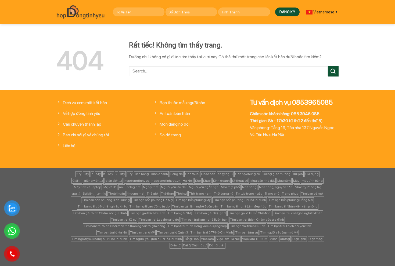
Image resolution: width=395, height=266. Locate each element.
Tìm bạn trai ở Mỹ (142, 232)
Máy (296, 181)
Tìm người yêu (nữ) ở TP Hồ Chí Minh (156, 239)
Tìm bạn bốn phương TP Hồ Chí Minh (239, 200)
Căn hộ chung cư (247, 174)
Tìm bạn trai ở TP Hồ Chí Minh (212, 232)
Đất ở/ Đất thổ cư (195, 245)
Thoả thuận (116, 193)
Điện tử (175, 245)
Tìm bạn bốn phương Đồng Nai (290, 200)
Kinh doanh (221, 181)
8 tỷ (122, 174)
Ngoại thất (151, 187)
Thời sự (181, 193)
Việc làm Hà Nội (228, 239)
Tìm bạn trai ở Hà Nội (112, 232)
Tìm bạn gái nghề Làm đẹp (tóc (243, 206)
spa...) (75, 193)
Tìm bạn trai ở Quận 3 (172, 232)
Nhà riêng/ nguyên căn (275, 187)
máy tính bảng (312, 181)
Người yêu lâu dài (173, 187)
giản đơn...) (113, 181)
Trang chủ (272, 193)
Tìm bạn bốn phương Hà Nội (152, 200)
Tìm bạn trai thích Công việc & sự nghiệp (197, 226)
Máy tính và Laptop (87, 187)
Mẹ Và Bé (110, 187)
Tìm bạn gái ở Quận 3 (210, 213)
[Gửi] (333, 71)
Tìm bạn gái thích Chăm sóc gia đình (100, 213)
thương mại (135, 193)
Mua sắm (284, 181)
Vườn (274, 239)
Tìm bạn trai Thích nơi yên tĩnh (289, 226)
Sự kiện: (88, 193)
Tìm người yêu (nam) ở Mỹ (279, 232)
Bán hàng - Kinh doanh (151, 174)
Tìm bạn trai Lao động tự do (159, 219)
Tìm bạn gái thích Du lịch (147, 213)
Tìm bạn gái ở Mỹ (180, 213)
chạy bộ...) (225, 174)
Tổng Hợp (191, 239)
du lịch (298, 174)
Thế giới (153, 193)
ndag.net (134, 187)
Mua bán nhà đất (262, 181)
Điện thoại (315, 239)
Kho (198, 181)
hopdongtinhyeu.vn (166, 181)
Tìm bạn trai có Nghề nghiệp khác (297, 213)
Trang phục (290, 193)
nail (121, 187)
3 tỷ (86, 174)
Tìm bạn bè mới (312, 193)
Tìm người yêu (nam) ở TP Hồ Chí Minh (99, 239)
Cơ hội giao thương (276, 174)
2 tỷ (78, 174)
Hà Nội (188, 181)
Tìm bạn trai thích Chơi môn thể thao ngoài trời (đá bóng (124, 226)
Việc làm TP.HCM (254, 239)
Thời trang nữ (223, 193)
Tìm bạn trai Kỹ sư (124, 219)
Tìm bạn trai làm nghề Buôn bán (204, 219)
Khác (207, 181)
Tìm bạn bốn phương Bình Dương (106, 200)
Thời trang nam (200, 193)
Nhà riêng (249, 187)
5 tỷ (98, 174)
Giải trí (76, 181)
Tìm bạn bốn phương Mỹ (193, 200)
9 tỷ (129, 174)
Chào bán (208, 174)
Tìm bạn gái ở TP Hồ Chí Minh (249, 213)
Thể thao (167, 193)
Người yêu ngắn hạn (203, 187)
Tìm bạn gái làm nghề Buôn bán (195, 206)
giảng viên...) (93, 181)
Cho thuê (192, 174)
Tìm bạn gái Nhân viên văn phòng (293, 206)
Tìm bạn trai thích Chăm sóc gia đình (257, 219)
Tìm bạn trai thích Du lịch (247, 226)
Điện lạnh (299, 239)
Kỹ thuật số (240, 181)
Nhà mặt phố (230, 187)
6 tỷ (110, 174)
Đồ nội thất (217, 245)
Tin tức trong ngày (249, 193)
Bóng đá (176, 174)
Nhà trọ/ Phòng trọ (308, 187)
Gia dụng (312, 174)
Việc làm (207, 239)
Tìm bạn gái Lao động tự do (150, 206)
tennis (101, 193)
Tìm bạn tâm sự (246, 232)
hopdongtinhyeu (136, 181)
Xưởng (285, 239)
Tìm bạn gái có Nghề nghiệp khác (102, 206)
